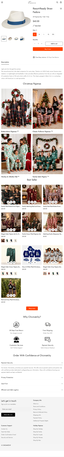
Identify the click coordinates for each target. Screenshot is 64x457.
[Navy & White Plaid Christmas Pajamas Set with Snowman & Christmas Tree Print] (32, 255)
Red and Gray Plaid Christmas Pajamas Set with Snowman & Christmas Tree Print (10, 300)
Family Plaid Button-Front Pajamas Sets (11, 206)
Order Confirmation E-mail (8, 435)
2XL (53, 34)
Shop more (32, 308)
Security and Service (7, 437)
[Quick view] (14, 202)
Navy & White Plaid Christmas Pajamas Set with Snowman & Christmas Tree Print (31, 267)
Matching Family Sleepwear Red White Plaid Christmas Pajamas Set (52, 234)
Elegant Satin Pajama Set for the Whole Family (10, 234)
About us (35, 404)
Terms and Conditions (39, 406)
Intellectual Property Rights (40, 421)
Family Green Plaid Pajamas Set (31, 234)
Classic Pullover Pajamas (43, 131)
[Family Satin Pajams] (48, 154)
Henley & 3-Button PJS (10, 177)
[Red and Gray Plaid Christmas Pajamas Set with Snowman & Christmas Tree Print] (11, 288)
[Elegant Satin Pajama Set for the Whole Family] (11, 222)
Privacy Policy (37, 409)
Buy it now (48, 49)
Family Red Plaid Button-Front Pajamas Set (51, 206)
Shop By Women (38, 437)
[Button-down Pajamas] (16, 109)
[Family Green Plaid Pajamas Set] (32, 222)
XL (48, 34)
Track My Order (5, 432)
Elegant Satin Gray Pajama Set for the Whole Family (52, 267)
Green (7, 240)
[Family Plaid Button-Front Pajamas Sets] (11, 194)
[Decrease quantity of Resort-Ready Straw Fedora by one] (35, 43)
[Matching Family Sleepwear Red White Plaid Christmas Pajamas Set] (53, 222)
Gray (15, 240)
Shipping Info (37, 415)
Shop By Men (37, 440)
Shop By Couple (37, 435)
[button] (61, 2)
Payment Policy (37, 418)
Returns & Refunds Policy (40, 412)
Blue (11, 240)
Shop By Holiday (38, 429)
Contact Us (4, 429)
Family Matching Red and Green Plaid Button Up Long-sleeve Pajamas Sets (31, 206)
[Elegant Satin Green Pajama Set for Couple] (11, 255)
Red (3, 240)
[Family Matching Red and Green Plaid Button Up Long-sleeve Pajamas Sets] (32, 194)
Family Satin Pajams (41, 177)
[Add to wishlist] (61, 9)
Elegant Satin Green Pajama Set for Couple (10, 267)
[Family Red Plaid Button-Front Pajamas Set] (53, 194)
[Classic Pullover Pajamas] (48, 109)
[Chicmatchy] (32, 2)
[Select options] (8, 202)
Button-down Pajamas (10, 131)
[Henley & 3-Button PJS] (16, 154)
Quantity (35, 40)
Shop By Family (37, 432)
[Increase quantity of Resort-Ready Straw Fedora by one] (42, 43)
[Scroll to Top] (61, 448)
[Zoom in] (28, 8)
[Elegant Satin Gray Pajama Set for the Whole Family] (53, 255)
